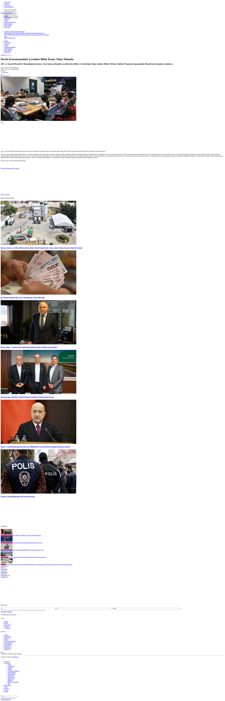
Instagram (17, 31)
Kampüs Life (22, 34)
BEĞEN (3, 567)
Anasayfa (3, 55)
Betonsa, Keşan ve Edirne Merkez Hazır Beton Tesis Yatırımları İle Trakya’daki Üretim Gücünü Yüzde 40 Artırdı (41, 248)
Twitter (12, 31)
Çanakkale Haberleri (10, 22)
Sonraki (7, 194)
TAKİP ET (4, 571)
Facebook (7, 31)
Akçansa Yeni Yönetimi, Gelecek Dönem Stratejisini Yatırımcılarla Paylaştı (27, 397)
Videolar (6, 3)
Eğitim (6, 16)
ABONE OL (4, 577)
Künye (6, 38)
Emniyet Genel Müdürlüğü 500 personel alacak (18, 496)
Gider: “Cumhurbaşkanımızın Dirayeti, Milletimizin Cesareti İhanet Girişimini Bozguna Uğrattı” (36, 447)
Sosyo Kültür (8, 25)
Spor (5, 36)
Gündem (6, 19)
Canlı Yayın (7, 5)
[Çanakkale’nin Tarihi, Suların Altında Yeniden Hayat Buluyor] (7, 555)
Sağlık (6, 20)
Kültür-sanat (7, 17)
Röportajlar (7, 27)
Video (6, 687)
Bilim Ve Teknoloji (43, 34)
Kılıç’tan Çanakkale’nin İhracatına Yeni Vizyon (27, 542)
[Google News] (5, 76)
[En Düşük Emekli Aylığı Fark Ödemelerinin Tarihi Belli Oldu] (38, 294)
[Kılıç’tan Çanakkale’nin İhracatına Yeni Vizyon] (7, 541)
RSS (14, 38)
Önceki (3, 194)
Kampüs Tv (29, 34)
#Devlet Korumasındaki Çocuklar (10, 168)
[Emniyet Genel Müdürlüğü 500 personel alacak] (38, 493)
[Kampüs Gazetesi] (6, 13)
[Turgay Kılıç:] (38, 344)
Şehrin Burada (8, 24)
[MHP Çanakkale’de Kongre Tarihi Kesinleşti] (7, 534)
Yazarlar (6, 688)
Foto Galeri (7, 2)
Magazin (35, 34)
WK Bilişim (15, 657)
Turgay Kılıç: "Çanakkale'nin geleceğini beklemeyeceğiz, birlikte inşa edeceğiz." (29, 347)
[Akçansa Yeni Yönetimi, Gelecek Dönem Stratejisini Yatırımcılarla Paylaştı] (38, 393)
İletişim (10, 38)
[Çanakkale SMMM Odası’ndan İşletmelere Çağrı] (7, 548)
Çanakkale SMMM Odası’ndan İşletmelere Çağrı (27, 550)
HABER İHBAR (5, 699)
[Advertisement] (53, 137)
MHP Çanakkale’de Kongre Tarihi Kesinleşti (26, 535)
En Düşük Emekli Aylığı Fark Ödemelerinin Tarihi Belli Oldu (23, 297)
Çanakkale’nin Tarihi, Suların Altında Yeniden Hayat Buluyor (27, 557)
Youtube (22, 31)
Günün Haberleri (9, 7)
